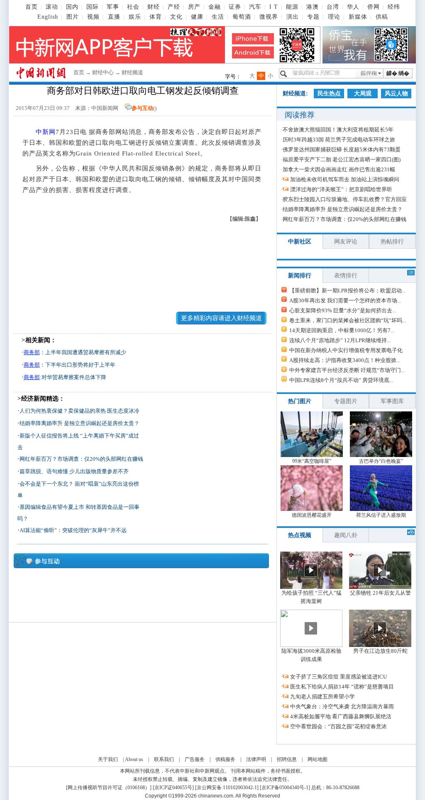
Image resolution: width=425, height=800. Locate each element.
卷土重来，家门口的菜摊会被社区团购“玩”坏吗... (347, 320)
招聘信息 (287, 759)
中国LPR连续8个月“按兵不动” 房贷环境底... (341, 380)
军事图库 (392, 401)
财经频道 (132, 72)
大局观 (362, 93)
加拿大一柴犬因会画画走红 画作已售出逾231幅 (339, 169)
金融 (214, 7)
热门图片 (299, 401)
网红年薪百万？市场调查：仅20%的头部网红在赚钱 (81, 459)
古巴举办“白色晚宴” (381, 461)
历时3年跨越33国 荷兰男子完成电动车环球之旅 (339, 139)
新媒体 (358, 17)
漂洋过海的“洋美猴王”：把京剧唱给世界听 (341, 189)
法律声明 (256, 759)
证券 (235, 7)
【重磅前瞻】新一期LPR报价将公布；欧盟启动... (347, 290)
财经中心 (103, 72)
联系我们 (164, 759)
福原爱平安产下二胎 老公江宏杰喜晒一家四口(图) (342, 159)
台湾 (333, 7)
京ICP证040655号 (173, 787)
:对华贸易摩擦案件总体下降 (65, 377)
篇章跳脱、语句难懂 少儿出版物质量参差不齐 (74, 471)
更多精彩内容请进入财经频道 (221, 318)
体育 (155, 17)
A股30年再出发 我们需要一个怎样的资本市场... (345, 300)
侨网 (373, 7)
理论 (334, 17)
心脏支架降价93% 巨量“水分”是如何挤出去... (342, 310)
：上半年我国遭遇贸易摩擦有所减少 (75, 352)
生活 (218, 17)
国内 (72, 7)
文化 (176, 17)
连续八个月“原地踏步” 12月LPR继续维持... (340, 340)
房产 (194, 7)
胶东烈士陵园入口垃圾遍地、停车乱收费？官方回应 (345, 199)
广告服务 (195, 759)
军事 (113, 7)
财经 (153, 7)
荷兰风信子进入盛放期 (381, 515)
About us (134, 759)
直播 (114, 17)
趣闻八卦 (345, 535)
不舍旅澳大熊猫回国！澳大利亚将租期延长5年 (338, 129)
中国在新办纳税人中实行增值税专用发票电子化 (346, 350)
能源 (292, 7)
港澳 (312, 7)
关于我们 (108, 759)
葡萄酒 (241, 17)
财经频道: (295, 93)
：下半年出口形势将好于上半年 (69, 365)
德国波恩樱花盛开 (312, 515)
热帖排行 (392, 241)
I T (273, 7)
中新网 (46, 132)
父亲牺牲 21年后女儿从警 (380, 593)
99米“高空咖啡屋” (311, 461)
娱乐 (135, 17)
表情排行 (345, 275)
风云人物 (396, 93)
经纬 (394, 7)
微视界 (268, 17)
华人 (353, 7)
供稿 (382, 17)
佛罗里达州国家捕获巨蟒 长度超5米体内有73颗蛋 (342, 149)
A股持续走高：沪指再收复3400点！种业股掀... (344, 360)
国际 (92, 7)
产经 (174, 7)
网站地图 (317, 759)
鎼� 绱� (397, 73)
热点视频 (299, 535)
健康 (197, 17)
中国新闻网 (104, 108)
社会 (133, 7)
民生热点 (329, 93)
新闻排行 (299, 275)
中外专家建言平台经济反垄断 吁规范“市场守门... (347, 370)
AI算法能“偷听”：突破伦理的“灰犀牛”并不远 (73, 530)
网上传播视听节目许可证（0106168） (109, 787)
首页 (31, 7)
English (47, 17)
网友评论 (345, 241)
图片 (72, 17)
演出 (292, 17)
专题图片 (345, 401)
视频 (93, 17)
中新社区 (299, 241)
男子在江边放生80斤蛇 (380, 651)
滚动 (52, 7)
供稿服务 (225, 759)
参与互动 (142, 108)
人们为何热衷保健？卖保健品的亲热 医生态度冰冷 (79, 411)
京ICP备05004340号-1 (284, 787)
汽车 (255, 7)
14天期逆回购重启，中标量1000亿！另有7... (341, 330)
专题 (313, 17)
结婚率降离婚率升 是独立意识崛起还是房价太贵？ (79, 423)
